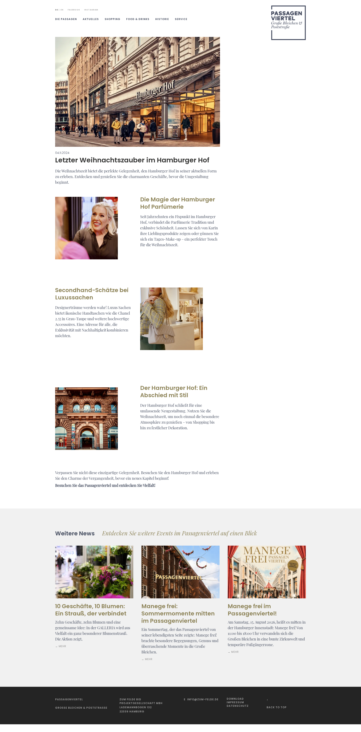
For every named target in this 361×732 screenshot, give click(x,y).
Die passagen (66, 19)
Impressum (235, 702)
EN (62, 10)
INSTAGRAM (91, 10)
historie (162, 19)
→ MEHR (60, 646)
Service (181, 19)
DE (56, 10)
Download (235, 699)
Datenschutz (238, 706)
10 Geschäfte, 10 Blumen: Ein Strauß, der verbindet (90, 609)
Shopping (112, 19)
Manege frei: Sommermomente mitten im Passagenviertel (178, 613)
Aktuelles (91, 19)
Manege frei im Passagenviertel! (252, 609)
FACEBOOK (74, 10)
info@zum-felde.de (203, 699)
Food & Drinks (137, 19)
